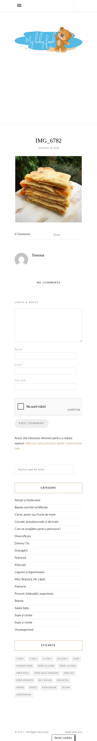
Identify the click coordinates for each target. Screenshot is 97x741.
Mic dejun (45, 680)
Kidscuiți (20, 565)
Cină (76, 659)
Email (19, 365)
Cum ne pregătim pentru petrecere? (38, 529)
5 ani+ (33, 659)
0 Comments (22, 234)
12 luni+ (62, 659)
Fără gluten (46, 666)
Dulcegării (21, 550)
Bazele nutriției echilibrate (31, 507)
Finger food (24, 666)
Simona (38, 255)
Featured (20, 557)
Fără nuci (22, 673)
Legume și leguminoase (29, 572)
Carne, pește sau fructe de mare (35, 514)
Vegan (66, 688)
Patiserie (20, 586)
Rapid (33, 688)
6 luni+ (47, 659)
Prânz (20, 688)
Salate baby (22, 608)
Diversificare (23, 536)
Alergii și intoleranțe (27, 500)
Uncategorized (24, 629)
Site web (20, 380)
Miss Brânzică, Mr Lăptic (30, 579)
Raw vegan (49, 688)
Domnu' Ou (22, 543)
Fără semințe (24, 680)
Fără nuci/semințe (46, 673)
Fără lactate (68, 666)
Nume (20, 349)
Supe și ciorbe (23, 615)
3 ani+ (20, 659)
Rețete (19, 601)
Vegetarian (23, 695)
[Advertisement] (48, 94)
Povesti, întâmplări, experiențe (34, 593)
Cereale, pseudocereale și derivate (36, 522)
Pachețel (63, 680)
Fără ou (69, 673)
